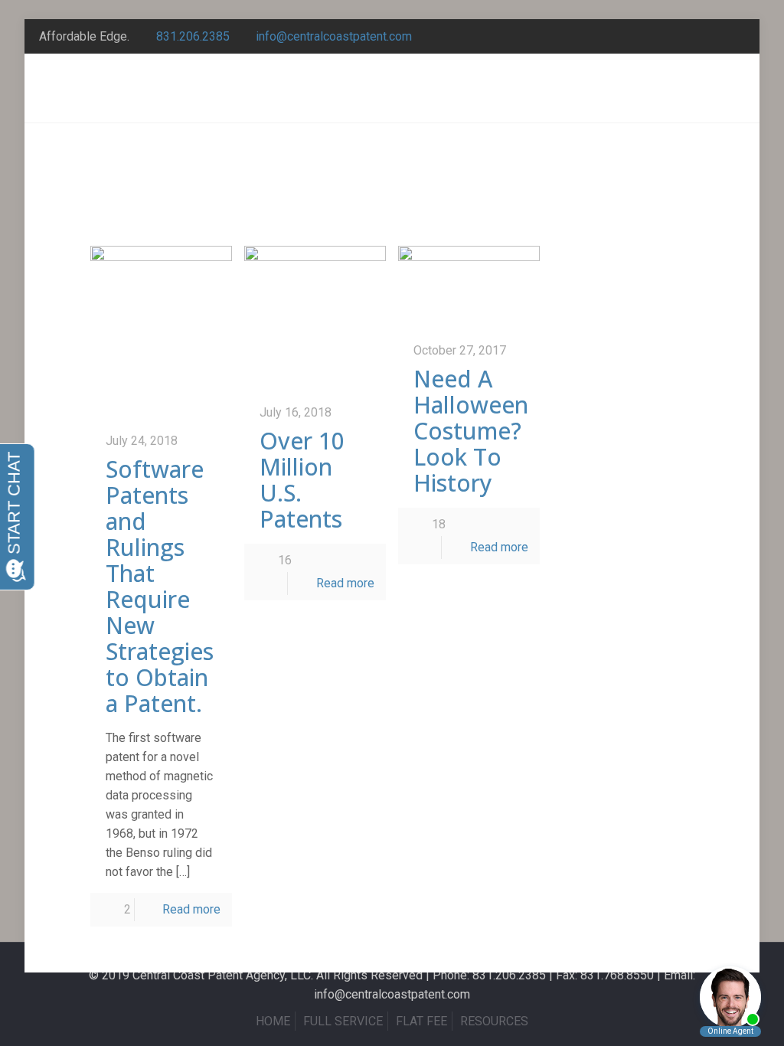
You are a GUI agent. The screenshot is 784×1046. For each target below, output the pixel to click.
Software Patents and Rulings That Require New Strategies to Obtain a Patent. (160, 586)
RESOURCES (494, 1021)
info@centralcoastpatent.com (334, 36)
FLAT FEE (421, 1021)
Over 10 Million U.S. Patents (302, 479)
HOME (273, 1021)
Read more (191, 909)
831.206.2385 (193, 36)
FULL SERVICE (343, 1021)
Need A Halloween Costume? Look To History (470, 430)
